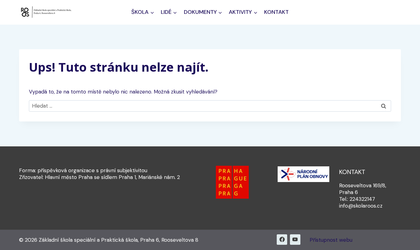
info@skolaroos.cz (360, 205)
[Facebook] (282, 239)
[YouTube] (295, 239)
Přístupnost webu (331, 239)
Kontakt (276, 12)
